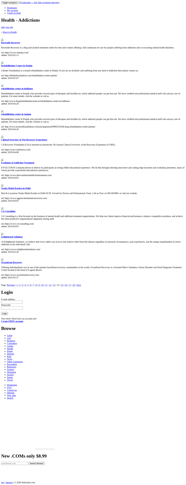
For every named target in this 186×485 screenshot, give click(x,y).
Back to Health (10, 32)
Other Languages (15, 361)
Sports (10, 377)
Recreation (12, 364)
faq (2, 482)
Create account (14, 13)
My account (12, 10)
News (9, 359)
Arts (9, 338)
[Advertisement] (88, 422)
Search (10, 398)
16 (66, 285)
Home (10, 351)
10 (42, 285)
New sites (11, 395)
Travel (10, 380)
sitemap (9, 482)
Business (11, 341)
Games (10, 346)
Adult (9, 335)
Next (78, 285)
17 (70, 285)
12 (50, 285)
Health (10, 348)
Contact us (12, 390)
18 (74, 285)
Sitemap (10, 393)
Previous (11, 285)
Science (10, 369)
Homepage (12, 8)
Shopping (11, 372)
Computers (12, 343)
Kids (9, 356)
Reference (11, 367)
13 (54, 285)
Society (10, 375)
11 (46, 285)
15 (62, 285)
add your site (7, 27)
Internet (10, 354)
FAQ (9, 387)
